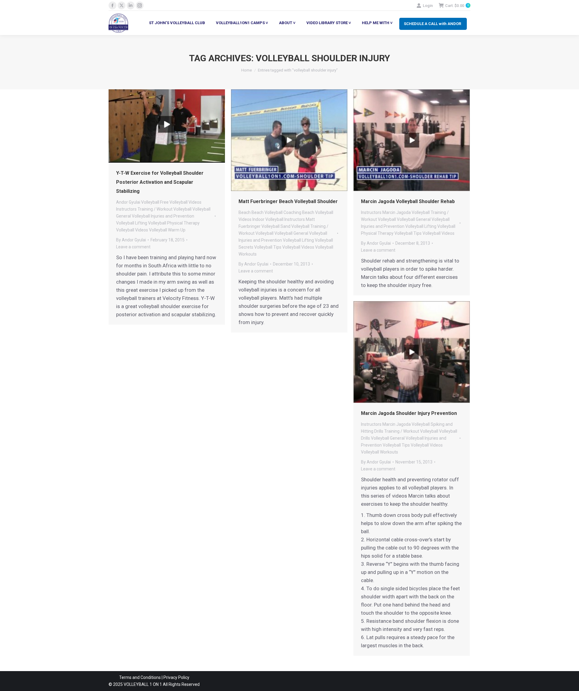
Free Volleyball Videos (180, 202)
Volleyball (182, 209)
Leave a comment (133, 246)
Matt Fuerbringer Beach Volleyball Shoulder (288, 201)
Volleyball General (291, 233)
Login (428, 5)
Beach (245, 212)
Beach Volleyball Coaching (276, 212)
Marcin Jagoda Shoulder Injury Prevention (409, 413)
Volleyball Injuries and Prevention (163, 216)
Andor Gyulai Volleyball (137, 202)
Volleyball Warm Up (167, 230)
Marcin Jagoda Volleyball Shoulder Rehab (408, 201)
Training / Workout (155, 209)
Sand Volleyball (294, 226)
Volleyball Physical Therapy (174, 223)
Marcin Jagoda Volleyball (406, 212)
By (131, 239)
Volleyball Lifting (131, 223)
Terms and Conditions (140, 677)
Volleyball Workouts (379, 452)
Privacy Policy (176, 677)
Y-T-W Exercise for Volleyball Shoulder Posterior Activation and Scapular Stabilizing (160, 182)
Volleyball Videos (132, 230)
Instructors (126, 209)
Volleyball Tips (267, 247)
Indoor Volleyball (267, 219)
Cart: (457, 5)
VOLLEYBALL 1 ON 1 (142, 684)
